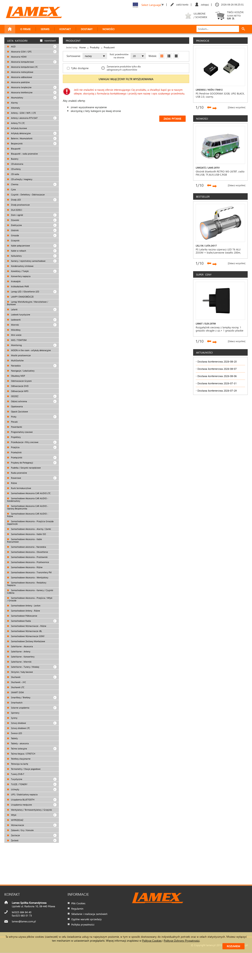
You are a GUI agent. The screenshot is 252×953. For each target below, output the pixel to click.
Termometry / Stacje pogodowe (25, 769)
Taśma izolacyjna (18, 748)
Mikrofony (15, 330)
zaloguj (205, 4)
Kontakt (65, 29)
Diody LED (15, 199)
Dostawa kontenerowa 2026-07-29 (217, 390)
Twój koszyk (235, 15)
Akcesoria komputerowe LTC (24, 67)
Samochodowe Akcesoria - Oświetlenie (29, 552)
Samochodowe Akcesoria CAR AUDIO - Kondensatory (27, 499)
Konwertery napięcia (20, 276)
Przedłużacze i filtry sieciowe (24, 442)
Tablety (14, 738)
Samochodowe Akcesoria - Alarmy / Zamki (30, 529)
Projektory (15, 437)
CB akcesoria (16, 164)
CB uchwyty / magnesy (21, 179)
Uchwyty (14, 789)
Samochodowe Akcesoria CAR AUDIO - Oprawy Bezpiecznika (27, 507)
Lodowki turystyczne (20, 314)
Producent (109, 47)
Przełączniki (16, 457)
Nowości (108, 29)
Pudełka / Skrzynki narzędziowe (25, 467)
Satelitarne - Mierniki (21, 661)
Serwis (45, 29)
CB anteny (15, 169)
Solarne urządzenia (19, 707)
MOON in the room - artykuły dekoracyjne (30, 350)
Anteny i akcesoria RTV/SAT (24, 118)
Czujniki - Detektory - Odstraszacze (27, 194)
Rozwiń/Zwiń (50, 40)
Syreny (13, 718)
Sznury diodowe (18, 723)
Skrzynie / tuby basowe (21, 672)
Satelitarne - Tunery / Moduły (24, 667)
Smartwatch (16, 702)
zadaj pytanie (172, 118)
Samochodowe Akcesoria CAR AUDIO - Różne (27, 514)
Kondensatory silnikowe (21, 266)
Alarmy (14, 102)
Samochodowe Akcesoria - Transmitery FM (31, 572)
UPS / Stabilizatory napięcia (24, 794)
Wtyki (13, 815)
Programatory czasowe (21, 432)
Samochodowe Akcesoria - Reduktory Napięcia (26, 583)
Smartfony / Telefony (20, 697)
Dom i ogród (16, 215)
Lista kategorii (17, 40)
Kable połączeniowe (20, 245)
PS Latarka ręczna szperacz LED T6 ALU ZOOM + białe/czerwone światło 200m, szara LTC (218, 252)
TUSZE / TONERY (18, 784)
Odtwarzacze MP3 (19, 391)
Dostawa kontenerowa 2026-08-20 (217, 361)
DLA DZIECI (16, 210)
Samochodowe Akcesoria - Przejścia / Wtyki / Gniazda (29, 599)
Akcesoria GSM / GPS (21, 51)
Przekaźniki (16, 452)
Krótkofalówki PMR (19, 286)
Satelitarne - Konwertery (22, 656)
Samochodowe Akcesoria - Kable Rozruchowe (24, 540)
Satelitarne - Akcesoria (21, 646)
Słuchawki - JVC (18, 682)
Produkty (94, 47)
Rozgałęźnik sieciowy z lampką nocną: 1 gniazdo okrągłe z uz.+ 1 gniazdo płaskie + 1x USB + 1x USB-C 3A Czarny (219, 330)
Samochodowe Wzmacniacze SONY (27, 636)
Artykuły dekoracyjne (20, 133)
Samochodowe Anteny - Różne (25, 610)
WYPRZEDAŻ (16, 820)
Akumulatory (16, 97)
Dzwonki (14, 220)
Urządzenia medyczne (21, 804)
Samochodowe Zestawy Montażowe (27, 641)
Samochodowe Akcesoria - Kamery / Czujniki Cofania (30, 591)
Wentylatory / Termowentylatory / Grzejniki (31, 809)
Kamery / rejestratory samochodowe (27, 261)
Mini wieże (15, 335)
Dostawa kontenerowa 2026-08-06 (217, 376)
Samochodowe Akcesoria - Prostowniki (29, 557)
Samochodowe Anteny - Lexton (25, 605)
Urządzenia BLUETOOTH (22, 799)
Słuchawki (15, 677)
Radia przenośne (18, 472)
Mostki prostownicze (20, 355)
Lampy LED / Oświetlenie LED (24, 291)
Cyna (13, 189)
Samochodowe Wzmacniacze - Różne (28, 626)
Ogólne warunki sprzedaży (86, 919)
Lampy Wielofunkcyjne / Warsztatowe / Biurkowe (27, 303)
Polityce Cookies (152, 940)
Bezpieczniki (16, 143)
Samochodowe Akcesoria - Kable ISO (28, 534)
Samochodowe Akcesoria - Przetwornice (29, 562)
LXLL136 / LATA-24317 (206, 245)
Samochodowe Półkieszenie (23, 615)
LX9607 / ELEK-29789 (206, 323)
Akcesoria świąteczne (21, 87)
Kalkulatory (16, 255)
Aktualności (204, 352)
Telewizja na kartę (19, 764)
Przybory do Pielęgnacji (21, 462)
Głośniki (14, 230)
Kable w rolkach (18, 250)
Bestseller (203, 196)
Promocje (202, 40)
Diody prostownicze (20, 204)
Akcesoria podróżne (20, 82)
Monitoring (16, 345)
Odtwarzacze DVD (19, 386)
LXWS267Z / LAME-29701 (208, 167)
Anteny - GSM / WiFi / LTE (23, 113)
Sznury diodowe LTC (20, 728)
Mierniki (14, 324)
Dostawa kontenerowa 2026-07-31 (217, 383)
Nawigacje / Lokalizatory (22, 370)
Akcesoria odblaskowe (21, 77)
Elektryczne (16, 225)
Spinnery (14, 712)
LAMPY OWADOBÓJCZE (22, 296)
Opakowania (16, 406)
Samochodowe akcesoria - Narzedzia (28, 547)
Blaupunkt (15, 148)
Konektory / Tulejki (19, 271)
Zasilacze (15, 835)
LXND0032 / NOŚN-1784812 (209, 89)
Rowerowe (15, 478)
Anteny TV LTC (17, 123)
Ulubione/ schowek (200, 15)
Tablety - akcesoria (19, 743)
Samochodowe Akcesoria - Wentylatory (29, 577)
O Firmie (25, 29)
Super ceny (203, 274)
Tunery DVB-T (17, 774)
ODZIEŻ (14, 396)
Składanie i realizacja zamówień (89, 913)
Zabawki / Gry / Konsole (22, 830)
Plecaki (14, 421)
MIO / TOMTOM (18, 340)
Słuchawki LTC (17, 687)
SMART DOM (17, 692)
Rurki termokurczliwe (20, 488)
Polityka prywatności (82, 924)
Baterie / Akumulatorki (21, 138)
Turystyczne (16, 779)
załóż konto (182, 4)
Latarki (14, 309)
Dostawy (87, 29)
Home (82, 47)
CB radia (14, 174)
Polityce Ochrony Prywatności (181, 940)
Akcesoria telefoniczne (21, 92)
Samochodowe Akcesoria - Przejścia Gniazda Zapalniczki (30, 522)
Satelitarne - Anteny (20, 651)
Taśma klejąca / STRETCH (22, 753)
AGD (13, 46)
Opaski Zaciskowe (19, 411)
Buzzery (14, 158)
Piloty (13, 416)
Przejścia (14, 447)
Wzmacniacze (17, 825)
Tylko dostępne (80, 68)
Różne (13, 483)
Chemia (14, 184)
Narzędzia (15, 365)
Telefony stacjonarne (20, 758)
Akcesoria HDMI (18, 56)
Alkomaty (15, 107)
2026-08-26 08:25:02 (232, 4)
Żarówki (14, 840)
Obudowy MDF (17, 375)
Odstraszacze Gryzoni (21, 381)
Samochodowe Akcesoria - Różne (26, 567)
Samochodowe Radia (20, 621)
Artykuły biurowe (18, 128)
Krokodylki (15, 281)
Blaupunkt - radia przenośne (24, 153)
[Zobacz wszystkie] (236, 107)
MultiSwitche (17, 360)
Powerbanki (16, 427)
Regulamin (77, 908)
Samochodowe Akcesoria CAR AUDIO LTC (30, 493)
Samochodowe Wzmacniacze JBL (26, 631)
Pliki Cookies (78, 903)
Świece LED (16, 733)
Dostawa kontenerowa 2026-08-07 (217, 368)
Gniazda (14, 235)
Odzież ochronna (18, 401)
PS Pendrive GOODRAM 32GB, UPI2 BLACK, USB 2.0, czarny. (220, 95)
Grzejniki (14, 240)
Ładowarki (15, 319)
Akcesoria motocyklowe (21, 72)
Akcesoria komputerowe (22, 61)
